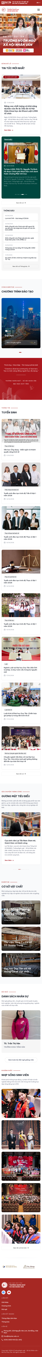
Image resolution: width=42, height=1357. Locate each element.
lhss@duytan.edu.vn (11, 1336)
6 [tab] (24, 194)
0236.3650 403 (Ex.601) (13, 1340)
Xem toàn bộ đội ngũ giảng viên (21, 1060)
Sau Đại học (12, 335)
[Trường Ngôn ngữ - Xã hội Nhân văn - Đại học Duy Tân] (6, 2)
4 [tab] (18, 869)
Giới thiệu (5, 1302)
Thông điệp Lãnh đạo (9, 1318)
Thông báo (5, 1322)
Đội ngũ (4, 1309)
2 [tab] (22, 352)
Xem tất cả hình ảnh (20, 1248)
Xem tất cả (20, 203)
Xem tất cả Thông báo (20, 266)
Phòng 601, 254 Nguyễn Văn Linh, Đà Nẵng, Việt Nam (21, 1332)
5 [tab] (21, 194)
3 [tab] (18, 194)
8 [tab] (26, 869)
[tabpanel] (21, 168)
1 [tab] (15, 194)
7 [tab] (26, 194)
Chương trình (6, 1306)
